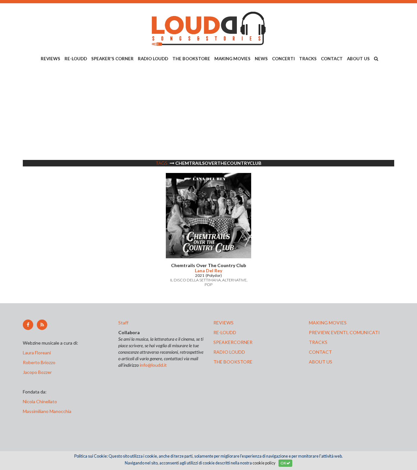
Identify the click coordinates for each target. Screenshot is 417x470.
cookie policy (263, 463)
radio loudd (229, 352)
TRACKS (308, 58)
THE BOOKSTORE (191, 58)
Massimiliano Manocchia (47, 411)
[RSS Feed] (42, 325)
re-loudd (224, 332)
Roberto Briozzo (39, 362)
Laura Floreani (38, 352)
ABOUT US (358, 58)
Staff (123, 322)
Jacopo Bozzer (37, 372)
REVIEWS (50, 58)
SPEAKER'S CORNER (112, 58)
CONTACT (332, 58)
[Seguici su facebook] (28, 325)
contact (320, 352)
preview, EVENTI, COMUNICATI (344, 332)
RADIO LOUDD (153, 58)
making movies (328, 322)
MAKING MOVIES (232, 58)
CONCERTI (283, 58)
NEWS (261, 58)
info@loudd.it (153, 365)
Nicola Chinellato (40, 401)
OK (283, 463)
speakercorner (232, 342)
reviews (223, 322)
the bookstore (232, 361)
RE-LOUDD (76, 58)
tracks (318, 342)
